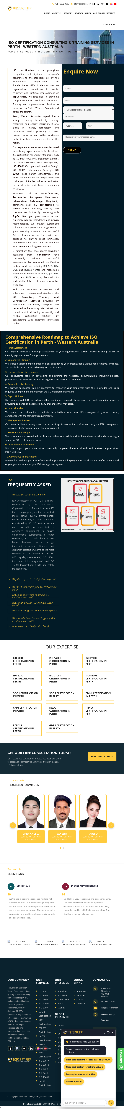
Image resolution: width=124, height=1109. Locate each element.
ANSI (28, 277)
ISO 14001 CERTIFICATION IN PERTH (59, 661)
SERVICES (26, 51)
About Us (81, 991)
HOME (11, 51)
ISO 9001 (43, 991)
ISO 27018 (44, 1064)
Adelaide (62, 991)
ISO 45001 (44, 999)
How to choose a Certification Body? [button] (30, 626)
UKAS (15, 277)
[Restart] (108, 1032)
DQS (15, 269)
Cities (88, 13)
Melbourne (63, 999)
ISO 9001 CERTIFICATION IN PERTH (23, 661)
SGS (50, 265)
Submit (72, 150)
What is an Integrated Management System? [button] (34, 610)
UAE (60, 1041)
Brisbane (62, 995)
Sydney (61, 1007)
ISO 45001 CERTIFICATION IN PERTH (96, 678)
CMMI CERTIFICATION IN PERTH (98, 695)
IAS (45, 273)
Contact (80, 999)
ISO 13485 (44, 1077)
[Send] (111, 1103)
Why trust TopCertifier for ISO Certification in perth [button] (34, 587)
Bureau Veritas (32, 269)
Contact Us (109, 24)
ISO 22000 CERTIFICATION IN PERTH (96, 661)
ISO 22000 (44, 1003)
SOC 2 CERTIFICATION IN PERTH (61, 695)
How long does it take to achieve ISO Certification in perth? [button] (30, 595)
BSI (45, 265)
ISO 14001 (44, 995)
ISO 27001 (44, 1007)
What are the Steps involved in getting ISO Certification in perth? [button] (33, 619)
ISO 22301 (44, 1068)
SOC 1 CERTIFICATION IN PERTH (25, 695)
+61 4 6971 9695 (62, 4)
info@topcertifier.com (82, 4)
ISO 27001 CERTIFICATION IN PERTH (59, 678)
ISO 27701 (44, 1073)
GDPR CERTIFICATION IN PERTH (61, 727)
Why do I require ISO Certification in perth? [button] (34, 579)
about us (56, 13)
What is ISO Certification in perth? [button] (29, 494)
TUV (56, 265)
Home (47, 13)
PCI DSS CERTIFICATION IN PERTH (23, 728)
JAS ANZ (53, 273)
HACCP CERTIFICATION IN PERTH (59, 710)
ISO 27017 (44, 1060)
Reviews (79, 13)
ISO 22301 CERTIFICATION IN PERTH (23, 678)
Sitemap (81, 1003)
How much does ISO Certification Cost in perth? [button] (32, 603)
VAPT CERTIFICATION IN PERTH (25, 709)
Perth (60, 1003)
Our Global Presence (104, 13)
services (68, 13)
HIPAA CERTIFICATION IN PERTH (96, 710)
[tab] (33, 495)
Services (81, 995)
